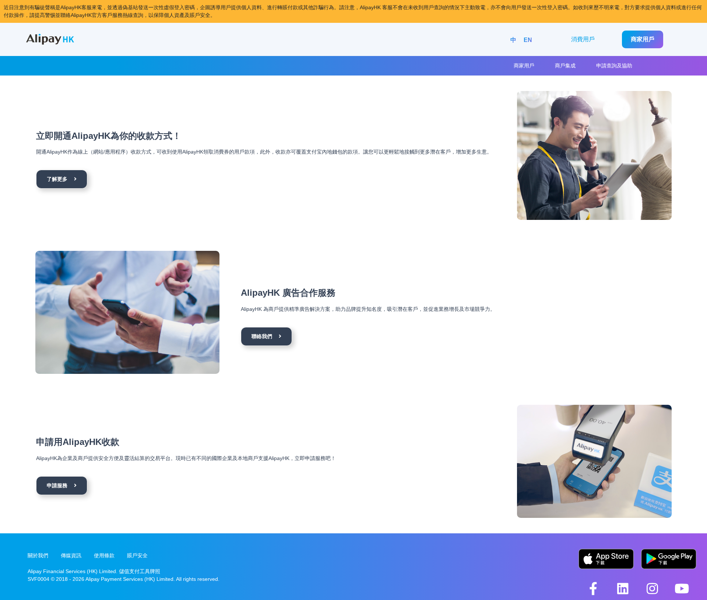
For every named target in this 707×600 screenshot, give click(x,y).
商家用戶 (642, 39)
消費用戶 (583, 39)
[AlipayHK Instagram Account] (652, 588)
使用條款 (104, 555)
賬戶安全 (137, 555)
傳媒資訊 (71, 555)
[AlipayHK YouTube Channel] (681, 588)
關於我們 (38, 555)
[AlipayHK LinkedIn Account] (622, 588)
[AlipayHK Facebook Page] (593, 588)
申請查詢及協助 (614, 66)
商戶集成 (565, 66)
